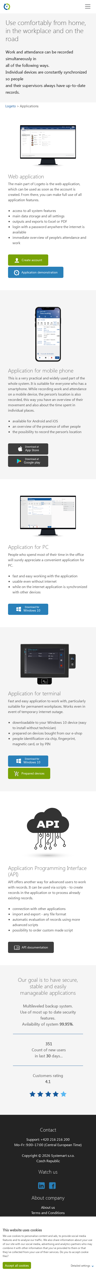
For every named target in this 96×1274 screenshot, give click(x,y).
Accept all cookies (17, 1265)
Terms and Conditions (48, 1212)
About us (48, 1207)
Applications (29, 106)
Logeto (11, 106)
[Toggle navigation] (87, 6)
